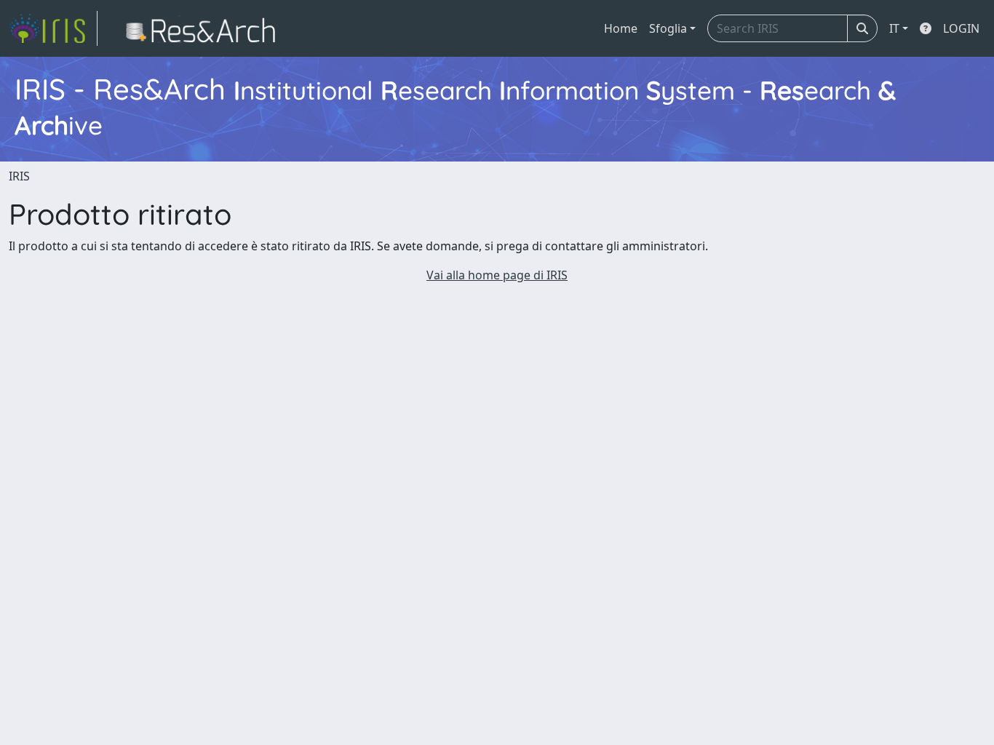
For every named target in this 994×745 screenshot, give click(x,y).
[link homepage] (53, 28)
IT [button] (894, 28)
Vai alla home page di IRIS (497, 275)
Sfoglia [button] (668, 28)
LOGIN (961, 28)
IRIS (19, 176)
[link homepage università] (205, 28)
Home (620, 28)
